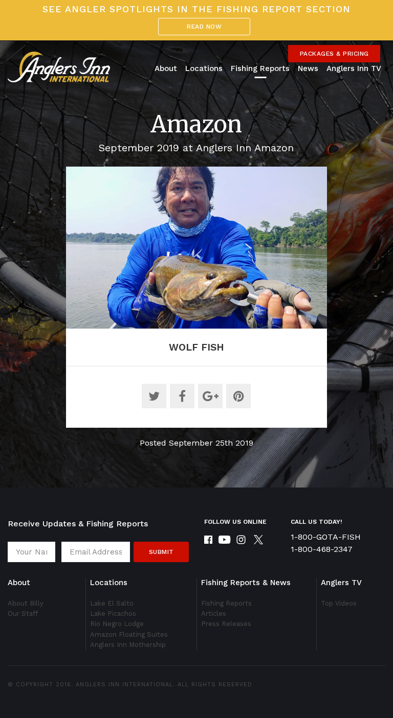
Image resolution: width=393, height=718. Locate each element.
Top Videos (339, 603)
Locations (204, 68)
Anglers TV (341, 582)
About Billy (25, 603)
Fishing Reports (260, 68)
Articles (213, 613)
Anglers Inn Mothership (128, 644)
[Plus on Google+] (210, 396)
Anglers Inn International (124, 684)
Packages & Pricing (334, 53)
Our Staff (23, 613)
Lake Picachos (113, 613)
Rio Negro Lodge (117, 624)
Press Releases (226, 624)
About (166, 68)
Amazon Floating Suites (129, 634)
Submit (161, 551)
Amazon (196, 124)
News (308, 68)
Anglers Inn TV (353, 68)
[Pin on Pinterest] (238, 396)
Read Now (204, 26)
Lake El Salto (112, 603)
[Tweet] (154, 396)
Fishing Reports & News (246, 582)
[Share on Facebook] (182, 396)
